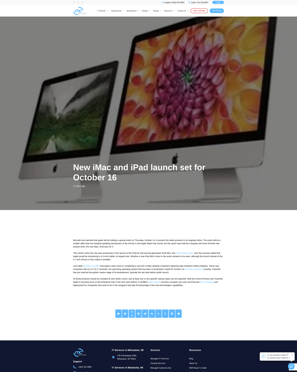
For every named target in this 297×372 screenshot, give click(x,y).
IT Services (101, 11)
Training (156, 11)
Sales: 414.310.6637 (199, 2)
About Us (193, 363)
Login (218, 2)
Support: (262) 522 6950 (174, 2)
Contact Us (182, 11)
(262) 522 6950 (84, 367)
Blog (191, 359)
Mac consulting (207, 282)
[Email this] (118, 313)
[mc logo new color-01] (82, 7)
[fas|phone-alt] (75, 367)
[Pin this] (145, 313)
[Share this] (125, 313)
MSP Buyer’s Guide (197, 368)
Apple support (154, 282)
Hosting (144, 11)
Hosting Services (157, 363)
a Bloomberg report (185, 253)
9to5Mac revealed (91, 266)
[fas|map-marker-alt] (114, 357)
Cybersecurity (116, 11)
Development (131, 11)
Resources (168, 11)
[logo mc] (90, 352)
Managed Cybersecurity (160, 368)
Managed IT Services (159, 359)
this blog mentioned (194, 269)
